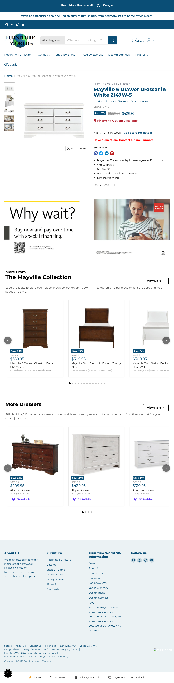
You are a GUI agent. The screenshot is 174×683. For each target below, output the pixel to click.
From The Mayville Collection (112, 83)
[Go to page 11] (98, 383)
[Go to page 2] (72, 383)
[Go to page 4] (78, 383)
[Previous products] (8, 340)
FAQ (91, 602)
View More (154, 280)
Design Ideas (97, 592)
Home (8, 75)
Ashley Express (93, 54)
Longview (145, 654)
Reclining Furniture (17, 54)
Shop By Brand (65, 54)
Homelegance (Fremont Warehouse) (123, 101)
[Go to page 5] (81, 383)
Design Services (119, 54)
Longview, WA (98, 582)
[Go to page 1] (70, 383)
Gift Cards (10, 64)
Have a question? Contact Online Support (123, 140)
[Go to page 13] (104, 383)
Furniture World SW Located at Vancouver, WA (30, 653)
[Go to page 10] (96, 383)
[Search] (112, 40)
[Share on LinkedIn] (107, 153)
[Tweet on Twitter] (101, 153)
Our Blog (94, 630)
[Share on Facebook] (96, 153)
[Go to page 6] (84, 383)
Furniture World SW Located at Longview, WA (29, 656)
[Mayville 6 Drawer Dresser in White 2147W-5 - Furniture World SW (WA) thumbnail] (9, 100)
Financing (142, 54)
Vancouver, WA (98, 587)
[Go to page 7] (87, 383)
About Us (94, 568)
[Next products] (166, 340)
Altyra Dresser (80, 490)
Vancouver (158, 643)
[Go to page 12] (101, 383)
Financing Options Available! (117, 120)
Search (93, 563)
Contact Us (96, 573)
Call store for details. (138, 132)
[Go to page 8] (90, 383)
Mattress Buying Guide (103, 607)
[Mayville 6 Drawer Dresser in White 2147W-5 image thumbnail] (9, 88)
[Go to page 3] (75, 383)
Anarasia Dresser (144, 490)
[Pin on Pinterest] (112, 153)
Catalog (43, 54)
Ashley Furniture (19, 493)
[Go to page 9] (93, 383)
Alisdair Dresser (20, 490)
